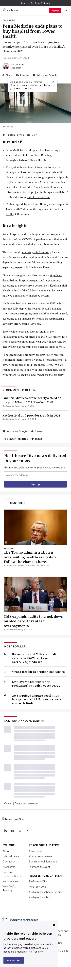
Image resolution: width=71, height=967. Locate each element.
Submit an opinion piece (43, 861)
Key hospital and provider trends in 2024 (31, 415)
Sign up (55, 10)
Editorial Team (10, 856)
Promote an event (39, 866)
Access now (13, 960)
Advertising (35, 851)
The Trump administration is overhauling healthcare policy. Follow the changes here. (30, 557)
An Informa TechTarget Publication (35, 3)
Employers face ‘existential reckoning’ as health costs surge (36, 684)
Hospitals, (23, 438)
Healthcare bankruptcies (16, 303)
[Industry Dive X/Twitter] (19, 831)
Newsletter (8, 866)
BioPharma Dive (38, 881)
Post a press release (26, 803)
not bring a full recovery (36, 252)
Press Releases (11, 881)
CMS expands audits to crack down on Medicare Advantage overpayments (33, 621)
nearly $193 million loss (52, 336)
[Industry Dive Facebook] (12, 831)
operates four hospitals (32, 331)
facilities (50, 346)
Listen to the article (22, 134)
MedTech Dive (37, 886)
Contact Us (9, 861)
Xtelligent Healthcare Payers (45, 892)
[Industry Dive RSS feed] (27, 831)
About (6, 851)
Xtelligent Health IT (40, 897)
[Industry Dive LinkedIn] (5, 831)
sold (34, 346)
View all (8, 803)
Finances (36, 438)
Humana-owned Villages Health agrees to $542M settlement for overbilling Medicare (35, 658)
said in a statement (38, 197)
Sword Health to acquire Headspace (38, 672)
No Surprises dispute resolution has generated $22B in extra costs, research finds (37, 699)
